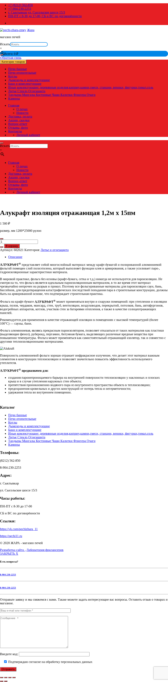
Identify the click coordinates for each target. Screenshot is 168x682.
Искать (5, 44)
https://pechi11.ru (11, 536)
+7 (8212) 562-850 (20, 5)
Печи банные (17, 69)
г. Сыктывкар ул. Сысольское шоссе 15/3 (36, 12)
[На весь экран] (5, 677)
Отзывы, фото (18, 127)
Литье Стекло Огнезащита (26, 91)
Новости (22, 113)
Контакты (15, 131)
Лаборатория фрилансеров (45, 550)
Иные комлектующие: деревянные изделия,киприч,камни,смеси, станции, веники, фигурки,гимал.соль (80, 87)
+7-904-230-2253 (19, 8)
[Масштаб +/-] (1, 677)
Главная (13, 105)
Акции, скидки (19, 120)
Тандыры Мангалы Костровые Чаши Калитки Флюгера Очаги (51, 95)
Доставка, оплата (20, 116)
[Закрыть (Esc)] (14, 677)
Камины (14, 98)
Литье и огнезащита (55, 250)
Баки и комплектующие (24, 83)
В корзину (12, 246)
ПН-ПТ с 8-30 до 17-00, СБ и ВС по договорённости (45, 16)
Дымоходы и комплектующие (29, 80)
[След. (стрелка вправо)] (5, 681)
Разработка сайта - (13, 550)
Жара (30, 30)
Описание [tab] (15, 257)
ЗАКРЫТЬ (9, 553)
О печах (22, 109)
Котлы (12, 76)
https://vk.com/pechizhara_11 (19, 529)
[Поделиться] (9, 677)
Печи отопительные (22, 72)
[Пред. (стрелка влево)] (1, 681)
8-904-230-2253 (8, 574)
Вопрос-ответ (17, 124)
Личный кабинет (28, 135)
